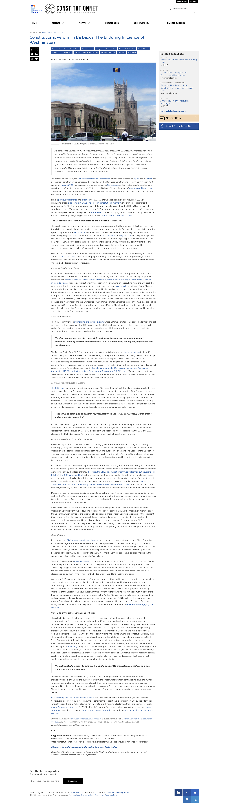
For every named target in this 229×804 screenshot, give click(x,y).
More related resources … (173, 111)
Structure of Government (62, 52)
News (83, 23)
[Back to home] (36, 9)
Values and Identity (108, 52)
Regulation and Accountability (86, 52)
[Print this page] (36, 59)
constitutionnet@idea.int (118, 793)
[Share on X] (36, 49)
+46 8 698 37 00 (77, 793)
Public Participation (127, 49)
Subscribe (193, 1)
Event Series (176, 23)
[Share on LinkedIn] (36, 54)
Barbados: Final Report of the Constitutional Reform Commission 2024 (176, 88)
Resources (141, 23)
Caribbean (132, 52)
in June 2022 (67, 185)
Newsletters (182, 1)
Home (33, 23)
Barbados (121, 52)
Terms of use (74, 795)
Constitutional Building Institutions (65, 49)
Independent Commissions (106, 49)
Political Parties (143, 49)
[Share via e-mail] (32, 59)
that (81, 475)
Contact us (99, 795)
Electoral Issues (87, 49)
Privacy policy (87, 795)
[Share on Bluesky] (32, 54)
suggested (74, 475)
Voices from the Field (55, 32)
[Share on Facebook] (32, 49)
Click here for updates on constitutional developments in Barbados (84, 747)
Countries (112, 23)
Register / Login (111, 795)
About (56, 23)
